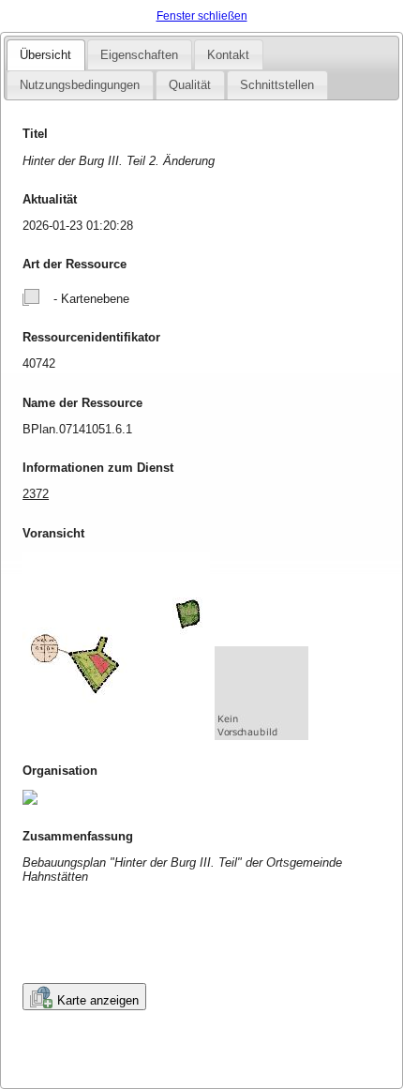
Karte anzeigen (98, 1000)
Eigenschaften (139, 55)
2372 (35, 494)
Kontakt (228, 55)
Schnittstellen (277, 85)
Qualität (190, 85)
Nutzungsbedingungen (80, 85)
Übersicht (45, 55)
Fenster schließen (202, 16)
